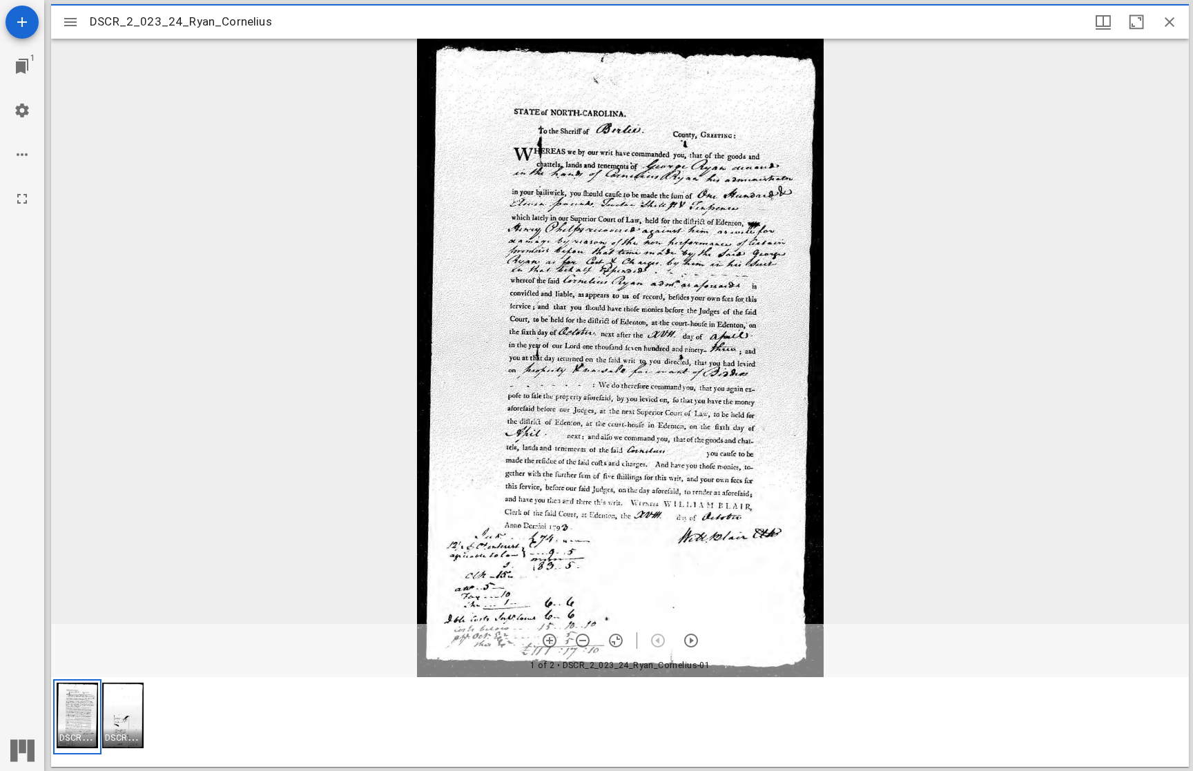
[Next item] (691, 640)
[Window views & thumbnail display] (1103, 22)
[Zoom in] (549, 640)
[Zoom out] (582, 640)
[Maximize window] (1136, 22)
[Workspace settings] (22, 110)
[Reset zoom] (615, 640)
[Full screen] (22, 198)
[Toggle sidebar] (70, 22)
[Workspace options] (22, 154)
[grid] (620, 722)
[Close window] (1169, 22)
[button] (77, 717)
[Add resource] (22, 22)
